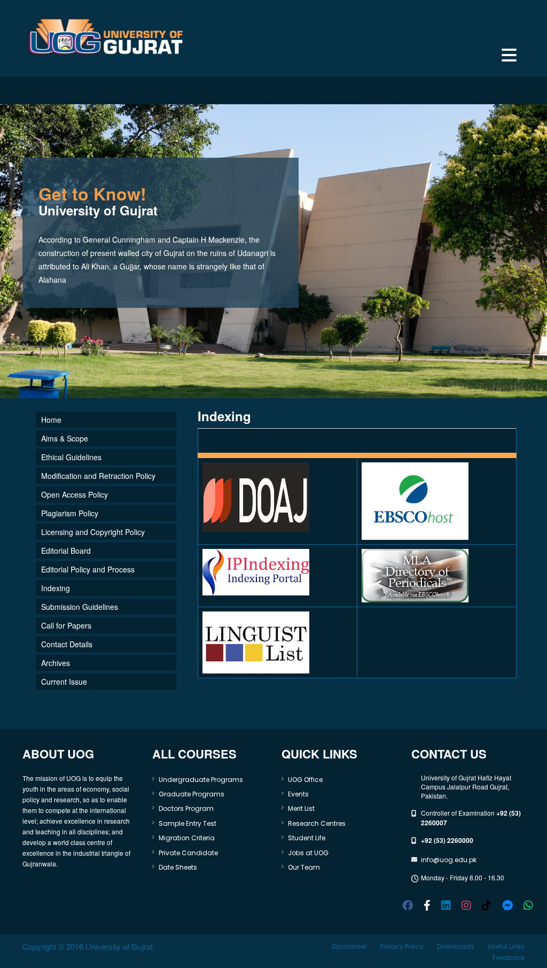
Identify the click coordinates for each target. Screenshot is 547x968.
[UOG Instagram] (466, 904)
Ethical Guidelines (71, 457)
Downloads (455, 946)
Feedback (509, 957)
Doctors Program (186, 808)
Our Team (304, 867)
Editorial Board (66, 550)
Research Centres (317, 823)
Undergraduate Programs (201, 779)
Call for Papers (66, 625)
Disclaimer (349, 946)
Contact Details (66, 644)
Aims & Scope (64, 438)
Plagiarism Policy (69, 513)
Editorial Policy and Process (88, 569)
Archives (55, 662)
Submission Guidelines (79, 606)
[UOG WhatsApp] (528, 904)
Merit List (301, 808)
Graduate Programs (191, 794)
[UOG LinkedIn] (446, 904)
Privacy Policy (402, 946)
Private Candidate (188, 852)
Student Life (306, 837)
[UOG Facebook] (407, 904)
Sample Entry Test (187, 823)
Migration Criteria (187, 837)
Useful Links (506, 946)
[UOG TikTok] (486, 904)
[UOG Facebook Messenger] (507, 904)
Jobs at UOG (308, 852)
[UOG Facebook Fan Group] (427, 904)
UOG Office (305, 779)
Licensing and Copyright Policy (93, 531)
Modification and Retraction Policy (98, 475)
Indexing (55, 588)
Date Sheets (178, 867)
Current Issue (64, 681)
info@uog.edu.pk (448, 859)
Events (298, 794)
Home (51, 419)
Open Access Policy (74, 494)
